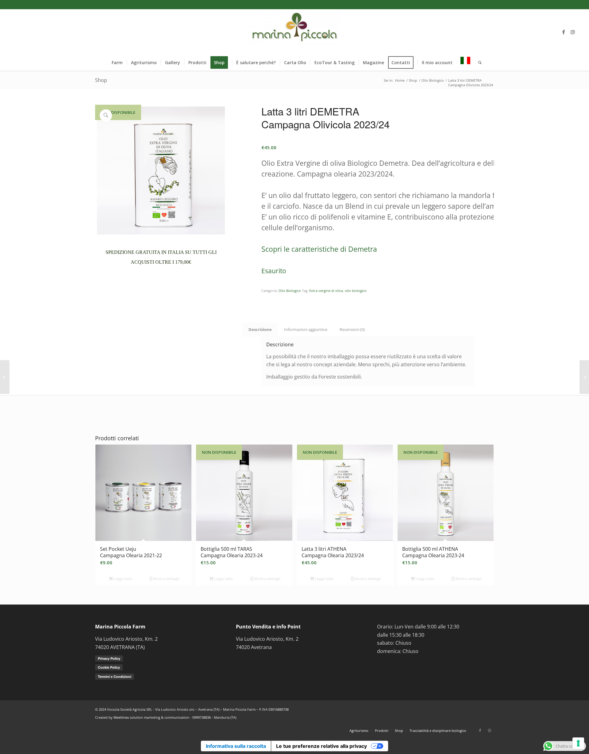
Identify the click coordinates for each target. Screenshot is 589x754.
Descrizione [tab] (260, 329)
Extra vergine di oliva (326, 290)
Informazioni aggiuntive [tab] (305, 329)
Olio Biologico (290, 290)
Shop (101, 80)
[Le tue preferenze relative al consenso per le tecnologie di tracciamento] (578, 743)
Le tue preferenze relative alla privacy (321, 746)
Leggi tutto (122, 578)
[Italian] (465, 62)
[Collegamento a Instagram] (572, 32)
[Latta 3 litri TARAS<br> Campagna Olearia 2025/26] (5, 377)
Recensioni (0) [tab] (352, 329)
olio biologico (356, 290)
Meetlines (121, 717)
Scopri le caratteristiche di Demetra (319, 249)
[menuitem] (117, 62)
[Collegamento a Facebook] (563, 32)
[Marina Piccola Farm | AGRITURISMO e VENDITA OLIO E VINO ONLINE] (294, 32)
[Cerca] (478, 62)
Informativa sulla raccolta (236, 746)
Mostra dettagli (165, 578)
